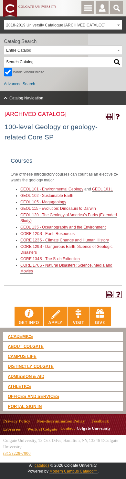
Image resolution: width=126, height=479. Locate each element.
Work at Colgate (42, 429)
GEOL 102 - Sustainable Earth (46, 195)
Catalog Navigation (26, 98)
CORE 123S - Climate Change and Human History (64, 240)
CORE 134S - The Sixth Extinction (50, 259)
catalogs (42, 465)
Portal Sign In (25, 406)
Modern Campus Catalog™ (73, 471)
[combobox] (63, 25)
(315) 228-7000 (17, 453)
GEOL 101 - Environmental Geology (51, 189)
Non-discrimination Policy (61, 421)
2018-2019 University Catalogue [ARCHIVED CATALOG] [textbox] (55, 25)
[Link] (29, 316)
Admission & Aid (26, 376)
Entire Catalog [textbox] (18, 50)
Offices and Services (33, 396)
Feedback (100, 421)
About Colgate (26, 346)
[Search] (117, 62)
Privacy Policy (16, 421)
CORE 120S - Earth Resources (47, 233)
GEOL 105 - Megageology (43, 202)
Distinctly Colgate (31, 366)
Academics (20, 336)
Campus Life (22, 356)
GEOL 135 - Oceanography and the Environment (63, 227)
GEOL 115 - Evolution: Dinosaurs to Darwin (58, 208)
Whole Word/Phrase (28, 72)
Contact (67, 428)
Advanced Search (19, 84)
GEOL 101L (102, 189)
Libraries (12, 429)
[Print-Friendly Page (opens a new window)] (109, 116)
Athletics (19, 386)
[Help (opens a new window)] (117, 116)
